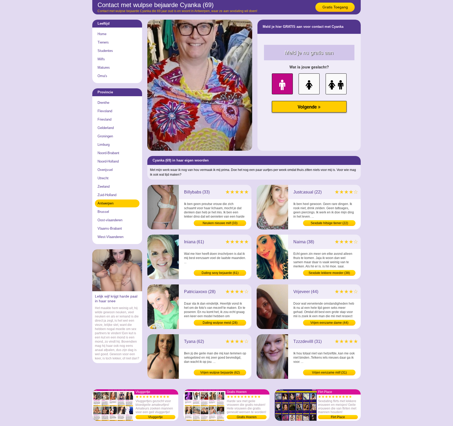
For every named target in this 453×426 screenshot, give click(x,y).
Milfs (101, 59)
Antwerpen (106, 203)
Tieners (103, 42)
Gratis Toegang (335, 7)
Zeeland (104, 186)
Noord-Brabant (108, 153)
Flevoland (105, 111)
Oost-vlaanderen (110, 220)
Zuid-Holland (107, 195)
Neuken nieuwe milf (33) (220, 223)
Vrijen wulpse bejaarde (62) (220, 372)
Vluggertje (155, 417)
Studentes (105, 51)
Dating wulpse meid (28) (220, 323)
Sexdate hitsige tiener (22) (329, 223)
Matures (104, 67)
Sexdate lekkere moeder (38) (329, 273)
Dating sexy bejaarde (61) (220, 273)
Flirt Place (338, 417)
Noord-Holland (108, 161)
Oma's (102, 76)
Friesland (104, 119)
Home (102, 34)
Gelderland (106, 128)
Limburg (104, 145)
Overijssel (105, 170)
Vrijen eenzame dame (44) (329, 323)
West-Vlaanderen (110, 237)
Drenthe (103, 103)
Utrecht (103, 178)
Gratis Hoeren (247, 417)
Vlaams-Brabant (110, 228)
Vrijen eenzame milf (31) (329, 372)
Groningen (105, 136)
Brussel (103, 212)
